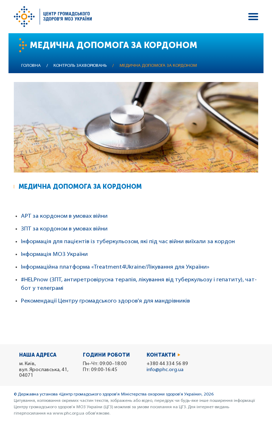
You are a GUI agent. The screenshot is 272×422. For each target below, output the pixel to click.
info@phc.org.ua (165, 370)
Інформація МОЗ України (54, 254)
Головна (31, 66)
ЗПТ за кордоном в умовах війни (64, 229)
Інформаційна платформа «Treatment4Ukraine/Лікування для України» (115, 267)
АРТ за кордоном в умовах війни (64, 216)
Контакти (161, 355)
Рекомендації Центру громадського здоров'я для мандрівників (105, 301)
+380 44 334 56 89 (167, 364)
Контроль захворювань (80, 66)
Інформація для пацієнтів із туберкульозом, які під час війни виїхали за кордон (128, 242)
